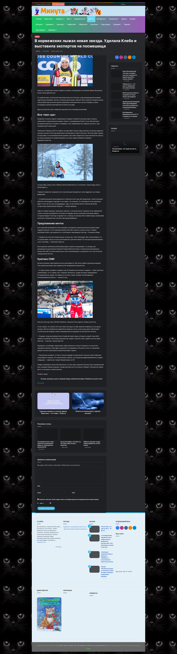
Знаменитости (79, 19)
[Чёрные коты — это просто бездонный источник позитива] (116, 86)
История (39, 24)
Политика (94, 24)
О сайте (39, 645)
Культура (60, 24)
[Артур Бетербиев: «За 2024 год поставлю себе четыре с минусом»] (70, 434)
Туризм (126, 24)
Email (39, 492)
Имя (39, 486)
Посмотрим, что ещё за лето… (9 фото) (106, 528)
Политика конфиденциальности (115, 645)
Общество (83, 24)
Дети (69, 19)
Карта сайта (45, 645)
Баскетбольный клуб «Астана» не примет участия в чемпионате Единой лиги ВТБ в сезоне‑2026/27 (130, 75)
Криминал (49, 24)
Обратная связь (53, 645)
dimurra (38, 51)
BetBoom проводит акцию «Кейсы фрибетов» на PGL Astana (92, 443)
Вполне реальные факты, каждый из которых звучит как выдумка (131, 94)
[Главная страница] (68, 11)
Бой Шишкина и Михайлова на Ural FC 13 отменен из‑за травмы (130, 114)
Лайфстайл (71, 24)
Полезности (113, 19)
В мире (132, 19)
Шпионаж (51, 30)
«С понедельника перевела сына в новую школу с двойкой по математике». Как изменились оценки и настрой (107, 541)
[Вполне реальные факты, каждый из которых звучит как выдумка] (116, 95)
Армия (123, 19)
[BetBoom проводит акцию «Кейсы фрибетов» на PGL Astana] (94, 434)
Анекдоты (59, 19)
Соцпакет (116, 24)
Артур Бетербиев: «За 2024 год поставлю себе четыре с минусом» (70, 443)
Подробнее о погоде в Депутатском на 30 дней (75, 526)
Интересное (101, 19)
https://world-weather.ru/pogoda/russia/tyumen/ (75, 529)
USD (124, 571)
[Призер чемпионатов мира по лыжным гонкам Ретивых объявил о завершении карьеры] (94, 569)
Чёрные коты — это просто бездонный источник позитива (129, 86)
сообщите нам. (41, 542)
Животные (48, 19)
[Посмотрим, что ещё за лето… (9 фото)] (94, 529)
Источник (40, 383)
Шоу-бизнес (40, 30)
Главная (39, 19)
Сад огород (105, 24)
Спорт (90, 19)
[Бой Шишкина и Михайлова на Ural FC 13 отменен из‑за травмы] (116, 115)
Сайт (73, 492)
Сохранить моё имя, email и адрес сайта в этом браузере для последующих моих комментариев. (69, 499)
